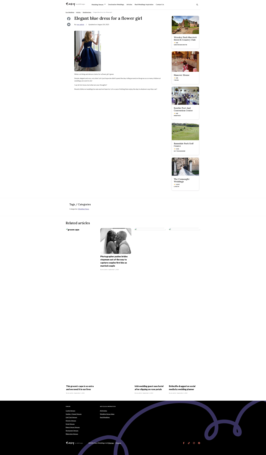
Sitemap (111, 443)
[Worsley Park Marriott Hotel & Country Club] (185, 25)
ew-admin (80, 24)
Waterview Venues (72, 434)
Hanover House (181, 75)
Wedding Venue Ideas (107, 414)
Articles (129, 4)
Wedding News (83, 209)
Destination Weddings (116, 4)
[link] (183, 443)
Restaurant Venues (72, 430)
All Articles (103, 411)
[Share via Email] (69, 24)
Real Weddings (105, 417)
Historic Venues (71, 421)
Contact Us (160, 4)
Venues (68, 406)
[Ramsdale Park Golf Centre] (185, 131)
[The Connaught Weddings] (185, 167)
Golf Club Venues (71, 417)
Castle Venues (70, 411)
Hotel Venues (70, 424)
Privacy (118, 443)
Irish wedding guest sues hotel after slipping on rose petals (149, 388)
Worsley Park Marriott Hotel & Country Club (185, 38)
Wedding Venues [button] (98, 5)
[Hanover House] (185, 61)
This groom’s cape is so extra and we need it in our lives (80, 388)
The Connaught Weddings (181, 180)
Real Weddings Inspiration (144, 4)
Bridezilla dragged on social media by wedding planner (182, 388)
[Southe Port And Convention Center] (185, 96)
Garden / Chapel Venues (74, 414)
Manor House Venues (73, 427)
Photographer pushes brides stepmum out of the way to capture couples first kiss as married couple (114, 261)
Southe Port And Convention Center (183, 109)
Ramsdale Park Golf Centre (183, 144)
